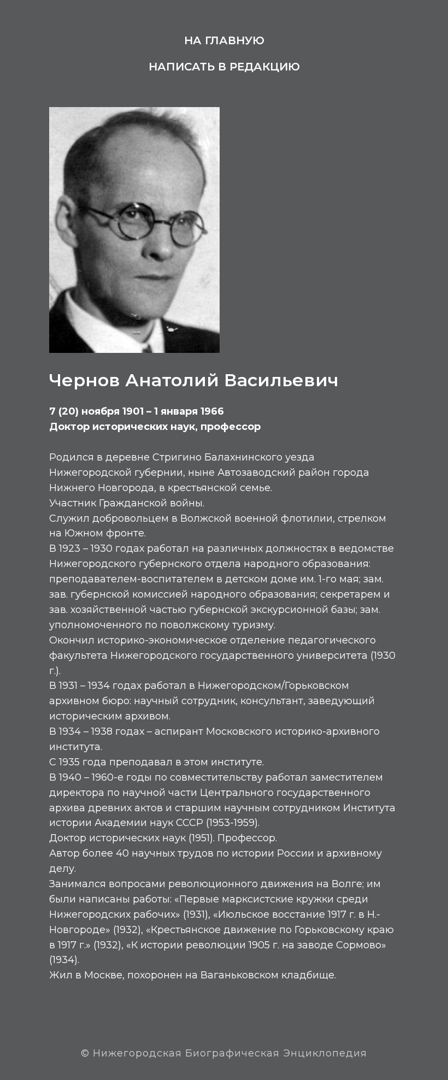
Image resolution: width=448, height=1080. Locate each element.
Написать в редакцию (224, 66)
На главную (224, 40)
